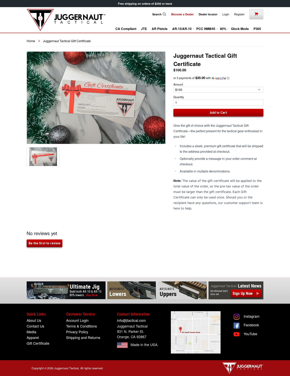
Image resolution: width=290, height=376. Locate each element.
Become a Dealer (182, 14)
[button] (218, 78)
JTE (144, 28)
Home (31, 41)
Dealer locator (208, 14)
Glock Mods (240, 28)
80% (223, 28)
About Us (34, 320)
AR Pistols (159, 28)
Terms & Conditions (81, 326)
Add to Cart (218, 112)
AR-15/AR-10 (182, 28)
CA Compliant (125, 28)
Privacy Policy (77, 331)
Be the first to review (44, 243)
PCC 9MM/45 (206, 28)
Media (31, 331)
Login (225, 14)
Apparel (33, 337)
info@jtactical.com (131, 320)
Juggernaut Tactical (66, 368)
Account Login (77, 320)
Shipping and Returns (83, 337)
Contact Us (35, 326)
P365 (257, 28)
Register (239, 14)
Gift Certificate (38, 343)
